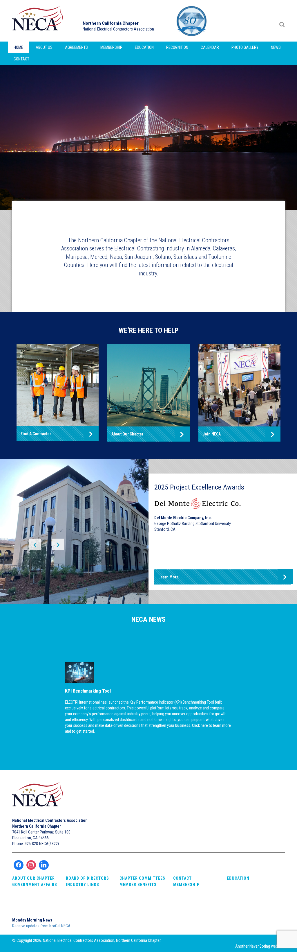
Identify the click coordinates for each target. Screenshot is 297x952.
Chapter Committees (142, 878)
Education (144, 47)
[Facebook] (18, 865)
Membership (111, 47)
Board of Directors (87, 878)
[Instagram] (31, 865)
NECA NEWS (148, 619)
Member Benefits (138, 884)
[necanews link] (148, 672)
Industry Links (82, 884)
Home (18, 47)
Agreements (76, 47)
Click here (200, 725)
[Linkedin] (43, 865)
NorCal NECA (38, 21)
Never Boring (259, 946)
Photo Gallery (244, 47)
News (276, 47)
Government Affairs (34, 884)
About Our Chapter (33, 878)
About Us (44, 47)
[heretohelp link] (58, 385)
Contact (21, 59)
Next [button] (55, 546)
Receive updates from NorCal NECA (41, 926)
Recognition (177, 47)
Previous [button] (38, 546)
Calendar (210, 47)
